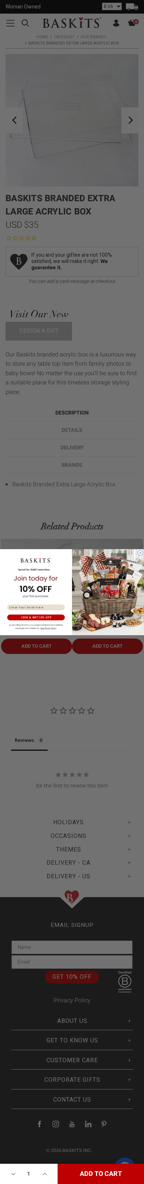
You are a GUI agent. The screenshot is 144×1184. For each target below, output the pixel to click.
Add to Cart (101, 1174)
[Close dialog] (140, 552)
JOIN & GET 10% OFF (36, 617)
